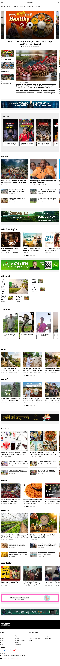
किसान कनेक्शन (18, 636)
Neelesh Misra (47, 638)
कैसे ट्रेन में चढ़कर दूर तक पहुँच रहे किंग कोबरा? (10, 335)
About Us (31, 636)
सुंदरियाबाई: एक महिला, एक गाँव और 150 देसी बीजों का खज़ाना (26, 335)
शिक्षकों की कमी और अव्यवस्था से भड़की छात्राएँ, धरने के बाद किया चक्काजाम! (10, 144)
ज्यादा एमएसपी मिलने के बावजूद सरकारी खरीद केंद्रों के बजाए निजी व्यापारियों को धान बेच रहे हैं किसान (32, 500)
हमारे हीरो (16, 6)
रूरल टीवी (38, 6)
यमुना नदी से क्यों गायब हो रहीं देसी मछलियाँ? (44, 335)
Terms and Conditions (34, 638)
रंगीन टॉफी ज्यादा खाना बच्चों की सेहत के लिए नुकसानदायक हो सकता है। (43, 144)
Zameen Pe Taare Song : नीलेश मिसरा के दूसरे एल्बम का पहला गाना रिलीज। (9, 249)
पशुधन (3, 349)
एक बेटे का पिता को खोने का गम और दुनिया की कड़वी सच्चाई (31, 249)
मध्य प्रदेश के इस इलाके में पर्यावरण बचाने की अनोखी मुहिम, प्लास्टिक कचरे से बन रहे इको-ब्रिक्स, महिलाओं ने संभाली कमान (32, 399)
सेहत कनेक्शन (6, 428)
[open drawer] (2, 2)
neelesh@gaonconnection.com (10, 658)
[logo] (30, 2)
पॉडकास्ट (17, 638)
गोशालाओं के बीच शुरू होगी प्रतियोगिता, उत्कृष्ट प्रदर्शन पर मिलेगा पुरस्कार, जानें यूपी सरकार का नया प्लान (32, 369)
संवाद (1, 642)
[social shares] (1, 650)
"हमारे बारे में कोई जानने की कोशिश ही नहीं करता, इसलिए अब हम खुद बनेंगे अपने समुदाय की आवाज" (32, 583)
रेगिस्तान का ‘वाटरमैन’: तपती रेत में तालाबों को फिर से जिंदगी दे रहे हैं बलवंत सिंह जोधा (10, 399)
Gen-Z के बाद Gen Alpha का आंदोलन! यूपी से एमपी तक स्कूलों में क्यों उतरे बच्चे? (27, 144)
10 (38, 46)
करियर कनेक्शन (30, 6)
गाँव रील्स (6, 117)
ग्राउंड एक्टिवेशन (6, 563)
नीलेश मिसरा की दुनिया (9, 230)
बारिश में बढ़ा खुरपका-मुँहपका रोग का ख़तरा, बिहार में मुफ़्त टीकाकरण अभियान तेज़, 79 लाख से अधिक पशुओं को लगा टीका (10, 369)
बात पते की (22, 6)
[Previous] (3, 25)
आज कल (3, 6)
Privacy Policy (47, 636)
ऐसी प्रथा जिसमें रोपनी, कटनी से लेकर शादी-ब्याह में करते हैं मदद (9, 583)
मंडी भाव (4, 481)
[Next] (57, 25)
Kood (30, 640)
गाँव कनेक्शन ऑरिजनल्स (20, 640)
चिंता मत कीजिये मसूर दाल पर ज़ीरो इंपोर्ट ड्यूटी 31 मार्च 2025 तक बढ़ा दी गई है (10, 500)
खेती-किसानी (9, 6)
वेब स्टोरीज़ (6, 310)
